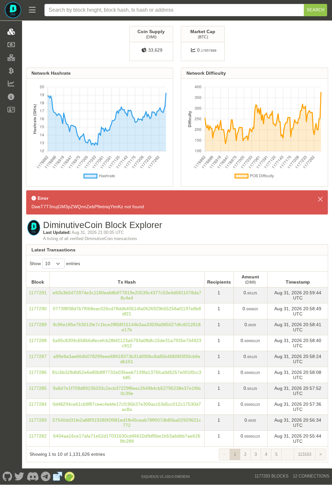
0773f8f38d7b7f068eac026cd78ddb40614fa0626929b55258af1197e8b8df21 (127, 311)
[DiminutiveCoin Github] (7, 476)
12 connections (311, 476)
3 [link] (256, 454)
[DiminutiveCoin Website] (57, 476)
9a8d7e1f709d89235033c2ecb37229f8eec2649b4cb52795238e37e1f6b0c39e (127, 391)
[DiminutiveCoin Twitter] (19, 476)
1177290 (38, 308)
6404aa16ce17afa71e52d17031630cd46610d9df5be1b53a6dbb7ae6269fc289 (126, 438)
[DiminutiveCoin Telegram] (46, 476)
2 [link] (245, 454)
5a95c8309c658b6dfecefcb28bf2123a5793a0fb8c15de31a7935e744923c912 (127, 343)
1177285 (38, 388)
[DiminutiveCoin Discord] (32, 476)
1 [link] (235, 454)
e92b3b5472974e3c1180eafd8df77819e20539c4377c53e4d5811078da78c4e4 (127, 295)
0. (207, 50)
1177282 (38, 436)
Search (315, 9)
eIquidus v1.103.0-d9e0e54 (165, 477)
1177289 (38, 324)
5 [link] (276, 454)
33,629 (155, 50)
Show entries (55, 263)
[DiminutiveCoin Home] (13, 10)
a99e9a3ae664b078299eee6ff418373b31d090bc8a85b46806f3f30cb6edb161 (126, 359)
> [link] (320, 454)
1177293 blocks (272, 476)
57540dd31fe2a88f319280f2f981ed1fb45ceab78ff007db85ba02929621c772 (127, 422)
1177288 (38, 340)
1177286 (38, 372)
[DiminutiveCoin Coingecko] (69, 476)
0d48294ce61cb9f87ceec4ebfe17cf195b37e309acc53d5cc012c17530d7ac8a (127, 407)
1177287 (38, 356)
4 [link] (266, 454)
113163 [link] (304, 454)
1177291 (38, 292)
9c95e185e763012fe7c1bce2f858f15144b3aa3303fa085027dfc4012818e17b (127, 327)
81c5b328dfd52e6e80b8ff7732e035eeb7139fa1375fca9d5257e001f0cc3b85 (126, 375)
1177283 (38, 420)
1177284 (38, 404)
